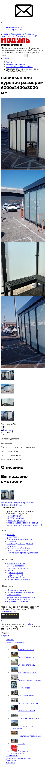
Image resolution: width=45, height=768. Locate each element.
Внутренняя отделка (17, 568)
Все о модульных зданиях (20, 544)
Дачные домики (15, 572)
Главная (10, 640)
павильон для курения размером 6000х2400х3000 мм (18, 504)
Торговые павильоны (17, 601)
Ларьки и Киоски (15, 575)
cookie (28, 624)
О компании (13, 537)
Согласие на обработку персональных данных (18, 549)
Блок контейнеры (16, 563)
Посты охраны (14, 595)
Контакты (11, 546)
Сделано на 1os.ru (9, 611)
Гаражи (10, 570)
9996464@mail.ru (16, 520)
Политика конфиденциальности (23, 553)
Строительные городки (18, 599)
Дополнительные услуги (19, 539)
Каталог (11, 535)
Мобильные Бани (16, 577)
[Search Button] (26, 55)
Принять (5, 633)
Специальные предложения (21, 597)
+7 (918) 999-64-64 (14, 27)
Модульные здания (16, 590)
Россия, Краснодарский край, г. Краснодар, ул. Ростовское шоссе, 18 (19, 35)
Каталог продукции (15, 642)
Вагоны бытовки (15, 566)
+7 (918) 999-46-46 (19, 30)
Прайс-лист (13, 541)
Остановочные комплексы (20, 592)
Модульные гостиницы (18, 579)
